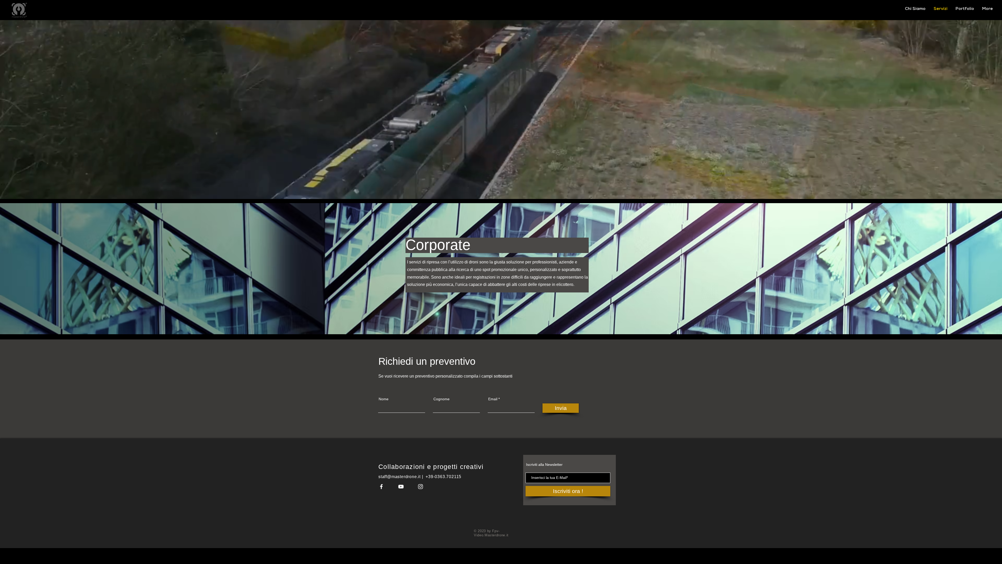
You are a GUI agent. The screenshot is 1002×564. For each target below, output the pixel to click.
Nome (384, 399)
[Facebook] (381, 486)
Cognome (441, 399)
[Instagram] (420, 486)
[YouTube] (401, 486)
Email (492, 399)
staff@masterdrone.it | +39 (405, 476)
